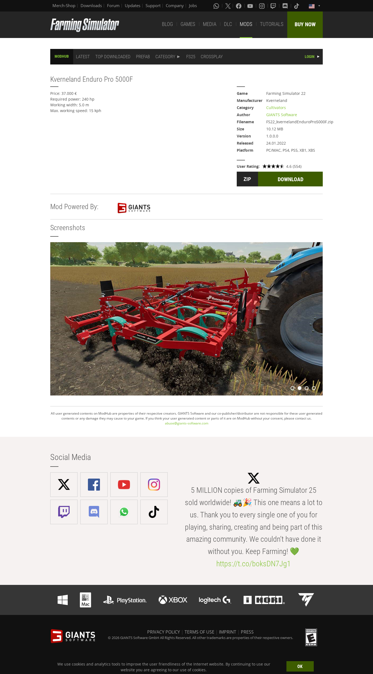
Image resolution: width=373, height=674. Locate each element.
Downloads (91, 5)
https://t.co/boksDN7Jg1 (253, 563)
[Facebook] (239, 6)
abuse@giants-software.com (186, 423)
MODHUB (62, 56)
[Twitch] (274, 6)
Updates (132, 5)
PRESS (247, 632)
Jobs (193, 5)
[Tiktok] (297, 6)
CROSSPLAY (212, 56)
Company (175, 5)
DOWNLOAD (290, 179)
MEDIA (209, 24)
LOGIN (310, 56)
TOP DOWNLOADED (113, 56)
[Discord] (285, 6)
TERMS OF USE (199, 632)
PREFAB (143, 56)
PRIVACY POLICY (163, 632)
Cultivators (276, 107)
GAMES (187, 24)
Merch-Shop (63, 5)
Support (153, 5)
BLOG (167, 24)
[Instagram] (262, 6)
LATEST (83, 56)
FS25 (190, 56)
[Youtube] (250, 6)
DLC (228, 24)
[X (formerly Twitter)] (228, 6)
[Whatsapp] (217, 6)
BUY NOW (305, 24)
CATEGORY (165, 56)
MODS (246, 24)
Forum (113, 5)
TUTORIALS (271, 24)
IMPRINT (227, 632)
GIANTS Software (281, 114)
